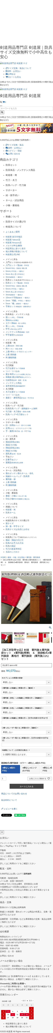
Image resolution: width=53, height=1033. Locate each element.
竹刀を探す (15, 368)
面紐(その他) (11, 445)
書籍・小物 (16, 496)
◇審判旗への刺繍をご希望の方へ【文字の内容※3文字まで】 (25, 718)
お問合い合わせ (7, 956)
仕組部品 (16, 380)
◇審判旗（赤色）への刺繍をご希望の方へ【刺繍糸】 (23, 698)
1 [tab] (23, 135)
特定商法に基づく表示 (15, 248)
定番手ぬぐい (12, 459)
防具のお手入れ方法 (14, 543)
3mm (14, 277)
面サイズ (10, 523)
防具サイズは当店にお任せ (17, 529)
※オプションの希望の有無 (13, 678)
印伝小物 (18, 499)
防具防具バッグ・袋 (21, 408)
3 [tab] (27, 135)
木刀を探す (15, 392)
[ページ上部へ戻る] (2, 832)
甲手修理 (14, 335)
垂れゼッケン (19, 473)
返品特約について (9, 800)
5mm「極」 (17, 303)
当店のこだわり (13, 552)
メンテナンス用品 (17, 332)
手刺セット (18, 306)
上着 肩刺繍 (11, 354)
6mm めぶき (15, 274)
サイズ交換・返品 (15, 145)
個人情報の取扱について (16, 251)
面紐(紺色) (13, 442)
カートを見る (14, 77)
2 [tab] (25, 135)
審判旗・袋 (11, 479)
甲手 (14, 329)
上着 (14, 346)
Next (49, 130)
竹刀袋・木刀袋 (18, 411)
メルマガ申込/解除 (14, 245)
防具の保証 (11, 546)
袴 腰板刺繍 (11, 357)
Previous (3, 130)
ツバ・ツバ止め (13, 371)
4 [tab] (29, 135)
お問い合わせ (14, 154)
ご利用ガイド (14, 863)
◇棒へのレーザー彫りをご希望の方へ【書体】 (20, 728)
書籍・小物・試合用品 (16, 557)
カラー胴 (16, 323)
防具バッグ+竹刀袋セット (17, 414)
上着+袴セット (19, 351)
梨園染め (14, 462)
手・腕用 (18, 431)
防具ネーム (11, 512)
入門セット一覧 (17, 265)
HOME (3, 557)
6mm (15, 271)
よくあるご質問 (13, 232)
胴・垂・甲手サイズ (14, 526)
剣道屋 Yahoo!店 (13, 240)
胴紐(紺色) (13, 448)
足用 (18, 428)
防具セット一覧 (17, 283)
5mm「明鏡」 (18, 300)
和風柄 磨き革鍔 (18, 377)
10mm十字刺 (18, 297)
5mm (16, 268)
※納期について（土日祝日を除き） (16, 750)
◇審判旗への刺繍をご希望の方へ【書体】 (19, 688)
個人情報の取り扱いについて (18, 1026)
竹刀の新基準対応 (13, 549)
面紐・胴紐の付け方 (14, 540)
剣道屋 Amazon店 (13, 242)
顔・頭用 (18, 425)
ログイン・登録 (14, 151)
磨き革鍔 (18, 374)
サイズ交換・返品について (19, 68)
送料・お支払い (14, 71)
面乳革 (13, 454)
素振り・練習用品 (20, 398)
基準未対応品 (15, 386)
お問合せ (12, 74)
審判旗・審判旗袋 (33, 557)
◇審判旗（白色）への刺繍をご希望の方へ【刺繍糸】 (23, 708)
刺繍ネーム (17, 476)
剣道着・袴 (11, 510)
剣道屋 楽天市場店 (14, 237)
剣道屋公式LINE (13, 254)
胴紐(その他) (11, 451)
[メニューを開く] (1, 105)
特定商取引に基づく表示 (16, 1023)
